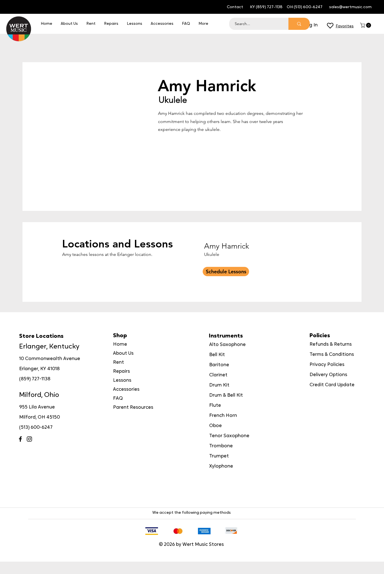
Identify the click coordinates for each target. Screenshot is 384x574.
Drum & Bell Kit (226, 395)
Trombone (221, 446)
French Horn (223, 415)
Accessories (126, 389)
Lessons (122, 380)
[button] (366, 25)
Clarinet (218, 375)
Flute (215, 405)
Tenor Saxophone (229, 436)
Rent (118, 362)
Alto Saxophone (227, 344)
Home (120, 344)
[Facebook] (20, 439)
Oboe (215, 425)
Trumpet (219, 456)
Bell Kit (217, 354)
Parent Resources (133, 407)
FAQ (118, 398)
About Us (123, 353)
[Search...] (299, 24)
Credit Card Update (332, 385)
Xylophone (221, 466)
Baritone (219, 365)
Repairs (121, 371)
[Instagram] (29, 439)
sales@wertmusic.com (350, 7)
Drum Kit (219, 385)
